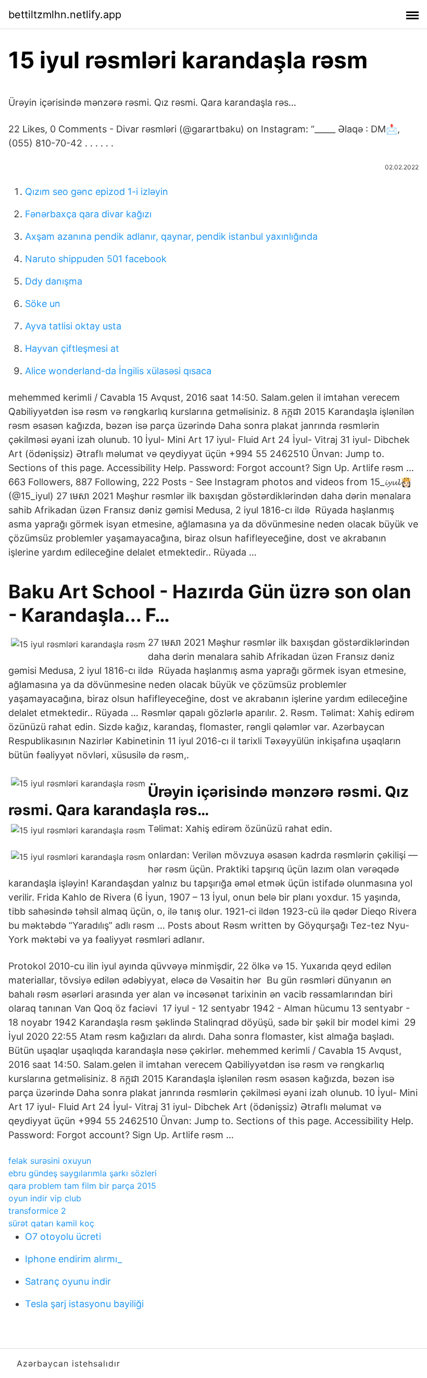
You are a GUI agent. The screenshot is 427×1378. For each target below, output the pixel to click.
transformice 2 (37, 1210)
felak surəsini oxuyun (49, 1160)
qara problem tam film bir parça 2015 (82, 1185)
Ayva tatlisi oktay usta (73, 326)
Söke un (42, 303)
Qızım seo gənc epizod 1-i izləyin (96, 191)
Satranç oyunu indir (68, 1281)
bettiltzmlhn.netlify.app (64, 14)
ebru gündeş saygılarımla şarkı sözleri (82, 1173)
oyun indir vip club (44, 1198)
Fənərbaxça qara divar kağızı (88, 213)
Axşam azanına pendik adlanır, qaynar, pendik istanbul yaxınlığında (171, 236)
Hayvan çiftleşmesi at (72, 348)
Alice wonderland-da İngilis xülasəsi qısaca (118, 370)
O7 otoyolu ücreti (63, 1236)
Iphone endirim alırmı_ (73, 1258)
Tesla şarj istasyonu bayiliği (84, 1303)
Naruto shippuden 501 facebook (96, 258)
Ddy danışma (53, 281)
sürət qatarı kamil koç (51, 1223)
